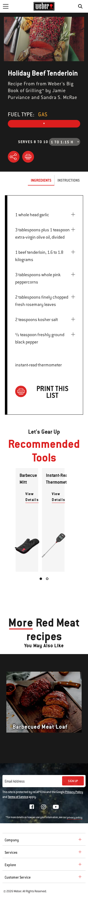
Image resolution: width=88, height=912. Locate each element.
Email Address (15, 781)
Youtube (55, 806)
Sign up (73, 781)
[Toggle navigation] (5, 6)
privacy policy (74, 817)
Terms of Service (18, 797)
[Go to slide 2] (47, 579)
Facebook (32, 807)
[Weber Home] (44, 6)
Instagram (43, 807)
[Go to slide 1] (41, 579)
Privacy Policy (74, 792)
